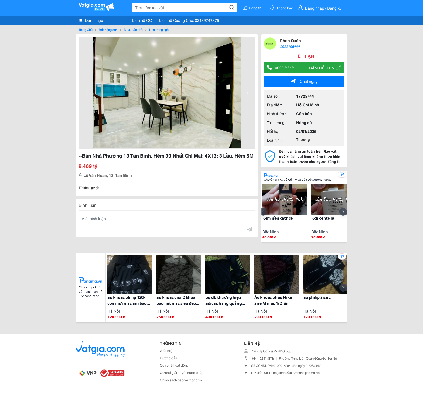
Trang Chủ (86, 29)
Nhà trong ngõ (159, 29)
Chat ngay (308, 81)
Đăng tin (255, 7)
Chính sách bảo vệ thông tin (181, 379)
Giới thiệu (167, 350)
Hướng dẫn (168, 357)
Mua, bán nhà (133, 29)
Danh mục (93, 20)
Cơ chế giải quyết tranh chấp (181, 372)
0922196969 (290, 46)
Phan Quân (290, 40)
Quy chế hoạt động (174, 365)
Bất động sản (108, 29)
